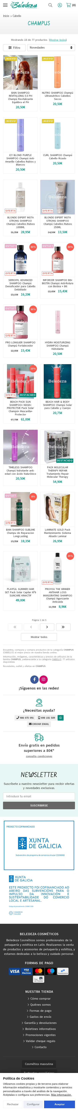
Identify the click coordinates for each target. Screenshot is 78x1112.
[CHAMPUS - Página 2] (47, 627)
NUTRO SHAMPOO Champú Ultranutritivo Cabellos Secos (57, 96)
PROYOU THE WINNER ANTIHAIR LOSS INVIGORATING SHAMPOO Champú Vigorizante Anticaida (57, 595)
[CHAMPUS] (15, 627)
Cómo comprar (40, 999)
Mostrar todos (58, 40)
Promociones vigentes (41, 1035)
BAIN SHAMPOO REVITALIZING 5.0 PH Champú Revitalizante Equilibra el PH (20, 97)
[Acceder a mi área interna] (59, 5)
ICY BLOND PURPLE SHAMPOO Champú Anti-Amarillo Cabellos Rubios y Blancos (20, 159)
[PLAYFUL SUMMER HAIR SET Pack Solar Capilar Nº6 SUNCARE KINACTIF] (20, 568)
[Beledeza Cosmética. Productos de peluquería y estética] (24, 5)
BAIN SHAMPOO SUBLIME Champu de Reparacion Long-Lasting (20, 533)
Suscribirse (39, 805)
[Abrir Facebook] (34, 679)
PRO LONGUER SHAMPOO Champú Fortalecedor (20, 344)
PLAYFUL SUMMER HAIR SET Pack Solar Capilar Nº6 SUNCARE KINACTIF (20, 592)
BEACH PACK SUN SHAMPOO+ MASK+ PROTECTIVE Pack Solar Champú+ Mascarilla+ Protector (20, 408)
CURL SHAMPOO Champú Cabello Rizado (57, 156)
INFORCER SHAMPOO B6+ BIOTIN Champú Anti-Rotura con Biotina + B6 (57, 283)
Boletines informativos (40, 1029)
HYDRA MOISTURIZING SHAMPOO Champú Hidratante (57, 346)
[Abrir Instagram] (43, 679)
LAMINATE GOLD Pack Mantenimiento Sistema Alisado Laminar (57, 533)
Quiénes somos (40, 1005)
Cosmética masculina (39, 1064)
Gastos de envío (40, 1017)
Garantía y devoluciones (40, 1023)
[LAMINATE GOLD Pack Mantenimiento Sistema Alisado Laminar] (57, 509)
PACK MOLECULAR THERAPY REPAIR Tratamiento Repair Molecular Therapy (58, 472)
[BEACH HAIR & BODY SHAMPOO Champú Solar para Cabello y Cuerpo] (57, 381)
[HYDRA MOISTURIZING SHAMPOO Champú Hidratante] (57, 322)
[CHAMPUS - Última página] (63, 627)
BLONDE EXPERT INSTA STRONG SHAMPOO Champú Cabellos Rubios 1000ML (20, 222)
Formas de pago (40, 1011)
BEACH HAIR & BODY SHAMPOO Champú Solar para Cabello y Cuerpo (57, 405)
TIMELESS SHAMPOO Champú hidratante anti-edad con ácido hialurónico (20, 471)
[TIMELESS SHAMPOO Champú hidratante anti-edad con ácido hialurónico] (20, 447)
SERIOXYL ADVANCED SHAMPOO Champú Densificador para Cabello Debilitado (20, 284)
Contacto (41, 1047)
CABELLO (56, 659)
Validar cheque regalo (40, 1041)
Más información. (61, 1094)
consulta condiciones (39, 756)
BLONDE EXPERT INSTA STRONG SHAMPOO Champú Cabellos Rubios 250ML (58, 222)
